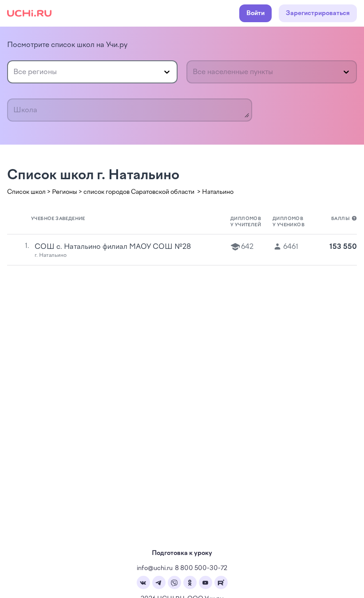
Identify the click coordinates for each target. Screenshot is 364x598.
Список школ (26, 192)
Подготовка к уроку (182, 553)
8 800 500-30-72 (201, 568)
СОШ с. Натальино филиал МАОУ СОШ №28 (113, 246)
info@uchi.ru (155, 568)
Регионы (64, 192)
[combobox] (14, 72)
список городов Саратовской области (139, 192)
